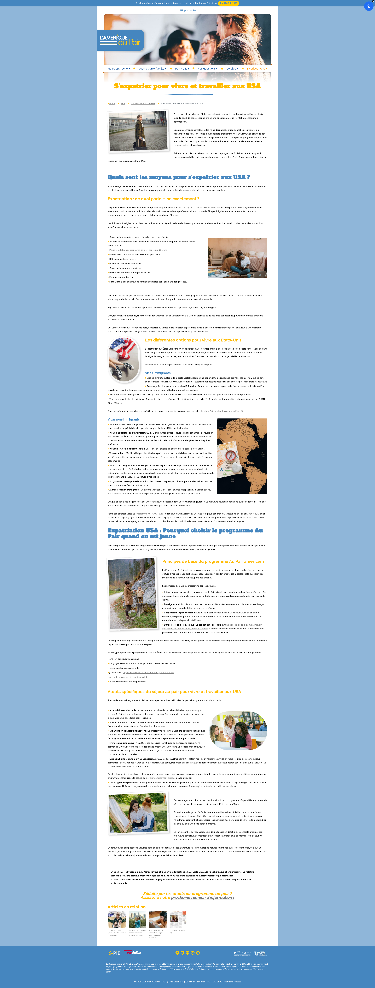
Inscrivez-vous (256, 68)
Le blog (231, 68)
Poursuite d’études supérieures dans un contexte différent (138, 250)
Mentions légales (232, 982)
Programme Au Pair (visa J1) (149, 514)
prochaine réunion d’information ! (202, 897)
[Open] (369, 6)
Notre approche (118, 68)
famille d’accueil (253, 592)
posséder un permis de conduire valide (128, 677)
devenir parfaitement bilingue (161, 778)
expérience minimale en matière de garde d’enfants (148, 672)
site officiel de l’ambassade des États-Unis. (225, 411)
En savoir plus (228, 3)
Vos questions (206, 68)
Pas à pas (181, 68)
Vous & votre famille (151, 68)
